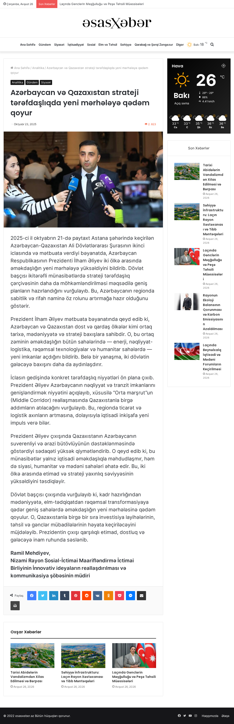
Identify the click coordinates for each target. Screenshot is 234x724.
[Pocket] (119, 595)
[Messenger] (130, 595)
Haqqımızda (210, 716)
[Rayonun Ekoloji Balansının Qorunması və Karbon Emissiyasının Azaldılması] (186, 301)
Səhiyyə (125, 44)
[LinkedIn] (53, 595)
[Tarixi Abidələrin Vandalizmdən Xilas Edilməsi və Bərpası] (32, 655)
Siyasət (59, 44)
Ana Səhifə (27, 44)
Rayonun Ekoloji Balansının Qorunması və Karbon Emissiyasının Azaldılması (112, 2)
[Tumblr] (64, 595)
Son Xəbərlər (199, 148)
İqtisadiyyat (76, 44)
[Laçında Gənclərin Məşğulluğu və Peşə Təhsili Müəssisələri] (134, 655)
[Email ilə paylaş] (141, 595)
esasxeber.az (24, 716)
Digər (180, 44)
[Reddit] (86, 595)
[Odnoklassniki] (108, 595)
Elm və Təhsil (107, 44)
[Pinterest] (75, 595)
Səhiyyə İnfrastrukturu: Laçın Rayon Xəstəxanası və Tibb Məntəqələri (82, 676)
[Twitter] (42, 595)
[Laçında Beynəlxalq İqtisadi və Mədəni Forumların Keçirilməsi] (186, 351)
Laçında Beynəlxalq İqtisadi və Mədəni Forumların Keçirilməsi (212, 357)
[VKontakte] (97, 595)
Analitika (38, 68)
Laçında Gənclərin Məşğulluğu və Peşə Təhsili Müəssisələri (134, 676)
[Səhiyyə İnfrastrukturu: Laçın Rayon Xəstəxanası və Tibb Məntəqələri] (83, 655)
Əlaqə (225, 716)
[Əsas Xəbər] (117, 22)
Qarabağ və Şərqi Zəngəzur (154, 44)
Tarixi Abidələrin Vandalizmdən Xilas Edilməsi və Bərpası (27, 676)
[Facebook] (31, 595)
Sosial (91, 44)
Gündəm (45, 44)
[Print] (15, 605)
